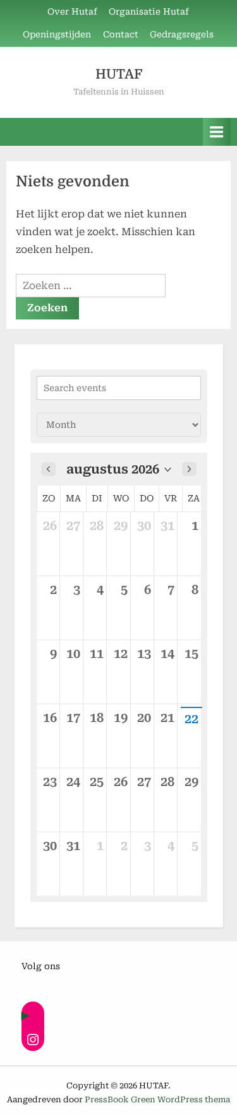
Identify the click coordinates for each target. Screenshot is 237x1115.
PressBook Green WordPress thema (157, 1099)
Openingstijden (57, 34)
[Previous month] (48, 469)
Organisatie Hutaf (149, 11)
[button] (119, 469)
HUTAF (118, 74)
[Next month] (189, 469)
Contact (120, 34)
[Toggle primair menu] (217, 131)
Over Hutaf (72, 11)
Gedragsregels (182, 34)
